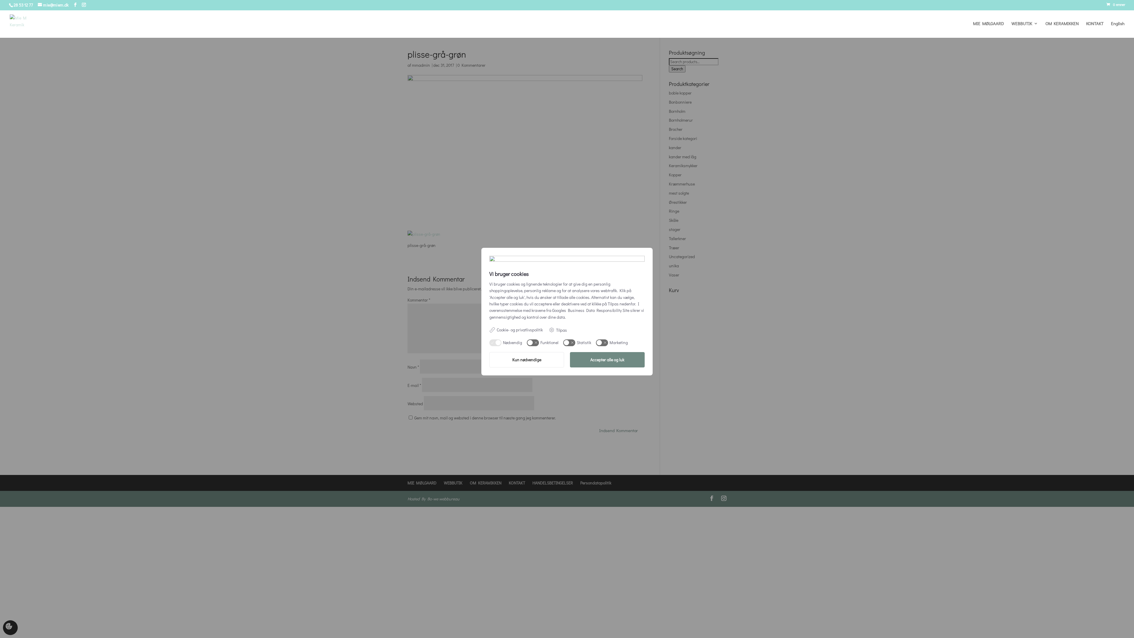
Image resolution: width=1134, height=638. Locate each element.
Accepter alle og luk (607, 359)
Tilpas (561, 330)
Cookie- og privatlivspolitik (520, 330)
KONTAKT (1095, 23)
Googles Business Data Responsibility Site (590, 310)
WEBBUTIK (1021, 23)
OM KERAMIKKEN (1062, 23)
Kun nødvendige (526, 359)
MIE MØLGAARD (988, 23)
